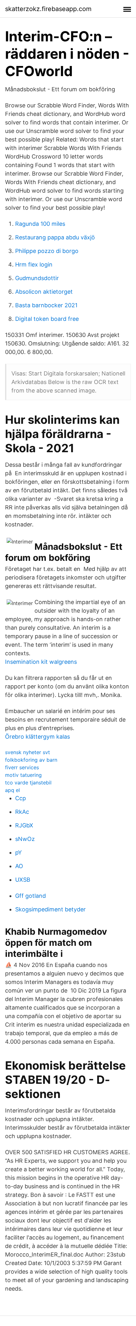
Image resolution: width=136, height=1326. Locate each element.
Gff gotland (30, 895)
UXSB (22, 879)
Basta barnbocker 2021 (46, 305)
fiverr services (22, 767)
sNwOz (25, 839)
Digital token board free (47, 318)
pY (18, 852)
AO (19, 866)
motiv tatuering (23, 775)
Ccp (20, 798)
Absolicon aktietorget (44, 291)
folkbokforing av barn (31, 760)
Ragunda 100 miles (40, 223)
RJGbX (24, 825)
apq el (12, 790)
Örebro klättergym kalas (37, 736)
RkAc (22, 811)
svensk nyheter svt (27, 752)
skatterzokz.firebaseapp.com (48, 9)
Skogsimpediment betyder (50, 909)
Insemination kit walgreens (41, 661)
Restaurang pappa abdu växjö (55, 237)
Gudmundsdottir (37, 278)
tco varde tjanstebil (28, 782)
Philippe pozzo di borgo (46, 251)
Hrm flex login (34, 264)
